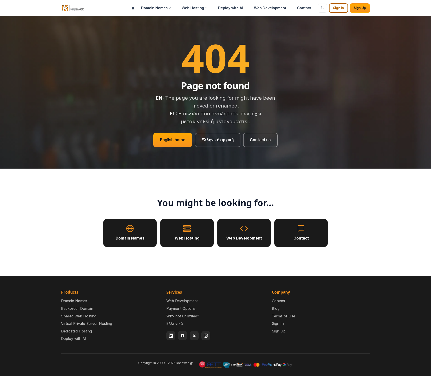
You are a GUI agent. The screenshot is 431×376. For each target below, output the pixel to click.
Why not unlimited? (182, 316)
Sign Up (360, 8)
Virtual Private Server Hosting (86, 323)
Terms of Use (283, 316)
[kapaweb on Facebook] (182, 335)
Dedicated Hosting (76, 331)
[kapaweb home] (72, 8)
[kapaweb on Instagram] (205, 335)
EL (322, 8)
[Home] (133, 8)
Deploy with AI (230, 8)
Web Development (270, 8)
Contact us (260, 140)
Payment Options (181, 308)
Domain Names (154, 8)
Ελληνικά (174, 323)
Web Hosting (193, 8)
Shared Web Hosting (78, 316)
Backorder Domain (77, 308)
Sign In (338, 8)
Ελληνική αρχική (218, 140)
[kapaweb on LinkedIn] (170, 335)
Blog (275, 308)
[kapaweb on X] (194, 335)
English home (172, 140)
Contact (304, 8)
